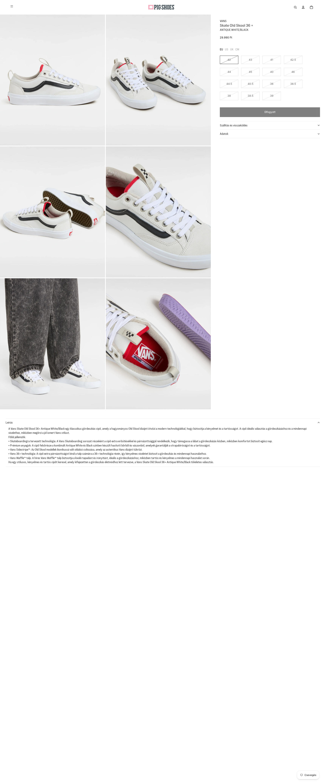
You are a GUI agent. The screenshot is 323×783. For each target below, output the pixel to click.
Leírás (9, 422)
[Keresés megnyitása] (295, 7)
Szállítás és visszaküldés (233, 125)
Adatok (224, 134)
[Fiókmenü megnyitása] (303, 7)
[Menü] (11, 7)
